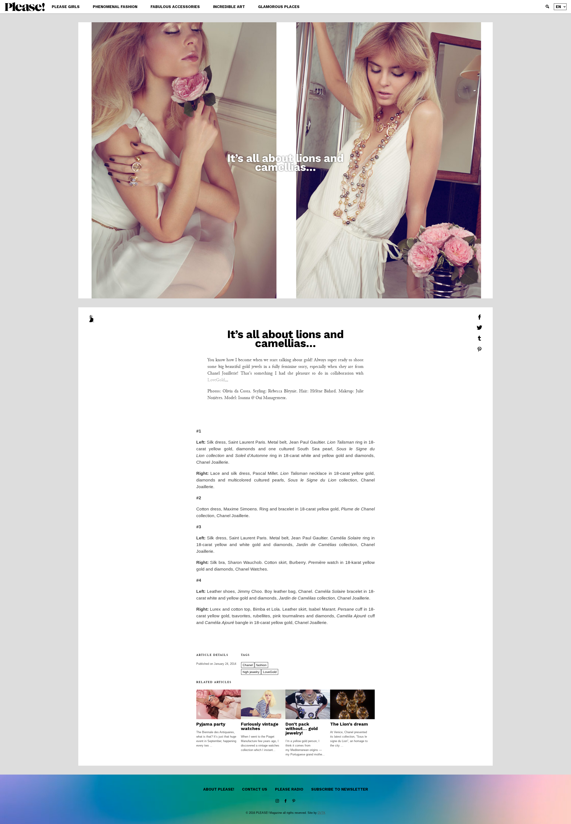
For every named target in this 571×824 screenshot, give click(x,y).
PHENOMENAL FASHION (115, 6)
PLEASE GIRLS (66, 6)
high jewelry (251, 672)
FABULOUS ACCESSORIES (175, 6)
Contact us (254, 789)
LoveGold (216, 380)
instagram (277, 801)
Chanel (248, 665)
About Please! (218, 789)
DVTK (321, 812)
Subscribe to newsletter (339, 789)
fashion (261, 665)
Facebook (285, 801)
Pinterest (294, 801)
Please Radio (289, 789)
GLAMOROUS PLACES (279, 6)
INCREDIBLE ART (229, 6)
